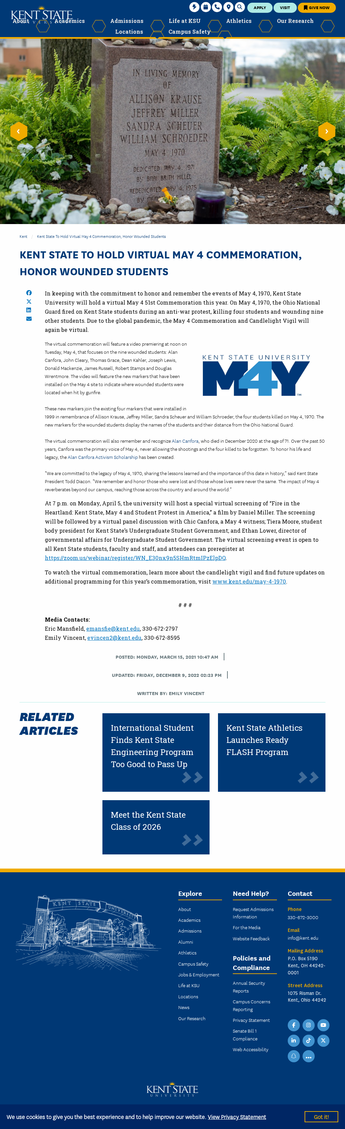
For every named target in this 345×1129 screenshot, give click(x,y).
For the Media (246, 927)
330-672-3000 (303, 917)
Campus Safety (193, 963)
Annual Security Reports (249, 986)
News (183, 1007)
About (184, 909)
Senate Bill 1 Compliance (245, 1034)
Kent (23, 236)
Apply (260, 7)
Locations (188, 996)
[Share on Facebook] (29, 292)
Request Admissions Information (253, 912)
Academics (189, 919)
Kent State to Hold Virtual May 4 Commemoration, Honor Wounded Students (101, 236)
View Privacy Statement (237, 1116)
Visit (285, 7)
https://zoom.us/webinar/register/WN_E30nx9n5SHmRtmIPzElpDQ (135, 557)
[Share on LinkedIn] (28, 310)
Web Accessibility (251, 1049)
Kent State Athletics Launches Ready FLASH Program (264, 739)
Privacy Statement (251, 1020)
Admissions (189, 930)
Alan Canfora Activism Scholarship (103, 457)
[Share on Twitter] (29, 301)
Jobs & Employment (198, 974)
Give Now (319, 7)
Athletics (187, 952)
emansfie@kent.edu (113, 628)
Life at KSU (188, 985)
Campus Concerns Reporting (251, 1005)
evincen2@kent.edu (114, 637)
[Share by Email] (29, 318)
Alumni (185, 941)
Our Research (192, 1018)
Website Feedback (251, 938)
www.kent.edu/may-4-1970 (249, 581)
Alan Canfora (185, 440)
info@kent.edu (303, 937)
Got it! (321, 1116)
